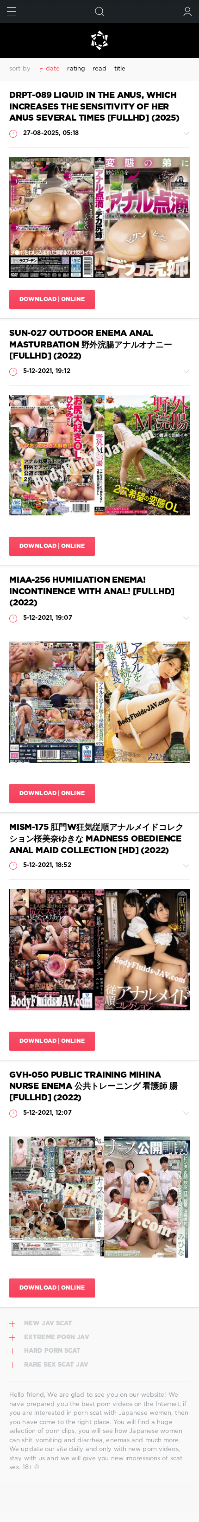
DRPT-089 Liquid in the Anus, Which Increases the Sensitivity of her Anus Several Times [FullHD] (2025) (94, 107)
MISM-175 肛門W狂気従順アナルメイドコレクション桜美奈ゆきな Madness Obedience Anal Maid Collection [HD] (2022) (96, 839)
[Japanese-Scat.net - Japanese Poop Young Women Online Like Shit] (99, 40)
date (53, 68)
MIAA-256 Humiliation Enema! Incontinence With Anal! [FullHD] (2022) (91, 592)
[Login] (187, 11)
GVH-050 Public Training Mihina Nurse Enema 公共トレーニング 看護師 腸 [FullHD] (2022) (93, 1087)
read (99, 68)
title (120, 68)
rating (76, 68)
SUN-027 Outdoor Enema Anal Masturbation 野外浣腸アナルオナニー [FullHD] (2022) (90, 345)
